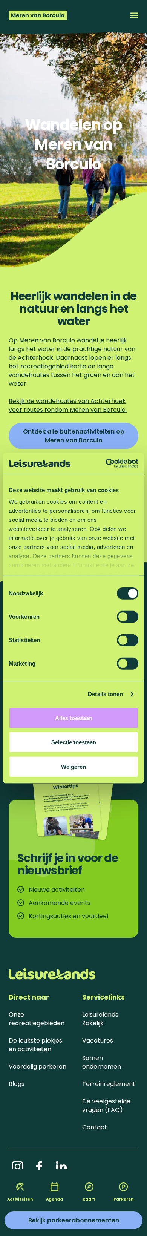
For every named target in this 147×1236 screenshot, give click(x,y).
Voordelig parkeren (37, 1066)
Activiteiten (20, 1199)
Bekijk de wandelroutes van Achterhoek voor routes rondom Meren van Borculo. (68, 405)
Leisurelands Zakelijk (100, 1018)
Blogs (16, 1084)
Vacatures (97, 1040)
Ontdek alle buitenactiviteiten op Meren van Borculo (73, 436)
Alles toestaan (73, 718)
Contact (94, 1127)
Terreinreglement (108, 1084)
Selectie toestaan (73, 742)
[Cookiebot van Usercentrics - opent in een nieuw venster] (105, 463)
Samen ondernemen (101, 1062)
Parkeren (123, 1199)
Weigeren (73, 766)
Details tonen (105, 694)
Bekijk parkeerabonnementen (73, 1220)
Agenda (54, 1199)
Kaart (89, 1199)
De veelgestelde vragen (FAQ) (106, 1105)
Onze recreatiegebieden (36, 1018)
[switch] (127, 616)
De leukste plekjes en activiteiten (35, 1045)
